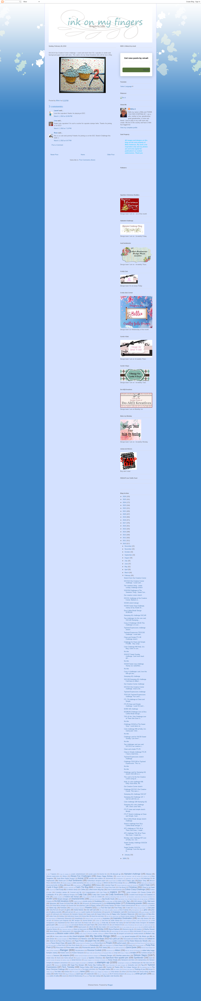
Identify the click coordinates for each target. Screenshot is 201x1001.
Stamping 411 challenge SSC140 (135, 615)
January (127, 855)
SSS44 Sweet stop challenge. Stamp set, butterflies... (134, 665)
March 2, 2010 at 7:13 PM (62, 128)
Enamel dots (73, 905)
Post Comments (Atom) (87, 160)
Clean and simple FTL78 (132, 749)
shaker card (78, 955)
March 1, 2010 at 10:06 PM (63, 116)
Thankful (109, 967)
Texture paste (98, 967)
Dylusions (53, 903)
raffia (47, 950)
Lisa (55, 121)
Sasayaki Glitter (107, 952)
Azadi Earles (112, 880)
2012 (124, 538)
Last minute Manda (77, 925)
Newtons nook (86, 939)
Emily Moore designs (59, 905)
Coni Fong (103, 892)
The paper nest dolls (88, 969)
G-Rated (135, 907)
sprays (58, 960)
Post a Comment (57, 145)
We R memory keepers (117, 974)
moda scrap (82, 933)
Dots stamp (118, 901)
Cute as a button (96, 896)
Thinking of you (139, 969)
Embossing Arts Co (98, 903)
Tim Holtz (57, 971)
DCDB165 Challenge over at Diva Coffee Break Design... (135, 713)
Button (98, 885)
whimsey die (130, 974)
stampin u (91, 962)
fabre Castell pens (143, 905)
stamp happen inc (89, 960)
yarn (86, 976)
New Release (73, 939)
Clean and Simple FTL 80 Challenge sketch (132, 638)
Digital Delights (133, 899)
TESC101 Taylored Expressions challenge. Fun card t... (135, 695)
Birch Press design (117, 883)
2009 (124, 858)
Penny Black (99, 943)
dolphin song (77, 901)
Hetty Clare (53, 916)
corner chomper (131, 892)
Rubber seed (64, 952)
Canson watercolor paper (123, 885)
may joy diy (87, 931)
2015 (124, 529)
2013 (124, 535)
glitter (145, 910)
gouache (107, 912)
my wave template (62, 938)
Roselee (138, 950)
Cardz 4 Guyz (52, 887)
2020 (124, 514)
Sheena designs (93, 955)
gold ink (78, 912)
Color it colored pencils (114, 889)
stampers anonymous (61, 962)
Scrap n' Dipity (124, 952)
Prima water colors (72, 947)
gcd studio (143, 907)
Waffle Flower (58, 974)
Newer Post (54, 154)
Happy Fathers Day (103, 914)
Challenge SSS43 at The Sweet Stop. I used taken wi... (134, 725)
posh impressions (107, 945)
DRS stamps (138, 901)
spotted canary (50, 960)
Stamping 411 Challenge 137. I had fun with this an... (134, 798)
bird (126, 883)
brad (68, 885)
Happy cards (90, 914)
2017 (124, 523)
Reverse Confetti (94, 950)
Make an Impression (80, 929)
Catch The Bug (82, 887)
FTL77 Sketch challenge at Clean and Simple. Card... (135, 815)
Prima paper (60, 947)
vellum (124, 971)
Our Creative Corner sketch (133, 786)
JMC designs (75, 920)
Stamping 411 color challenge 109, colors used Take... (134, 805)
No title (126, 651)
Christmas (133, 887)
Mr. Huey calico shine (60, 936)
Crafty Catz (82, 894)
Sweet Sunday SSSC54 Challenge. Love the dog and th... (134, 849)
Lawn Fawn (90, 925)
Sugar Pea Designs (77, 965)
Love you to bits (136, 927)
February (128, 575)
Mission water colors (65, 933)
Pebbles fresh (79, 943)
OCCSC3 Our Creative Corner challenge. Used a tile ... (134, 688)
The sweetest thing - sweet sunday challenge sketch (133, 586)
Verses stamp (144, 971)
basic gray (130, 880)
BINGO (106, 883)
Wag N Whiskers (69, 974)
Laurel (56, 110)
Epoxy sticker (96, 905)
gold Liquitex (86, 912)
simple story (50, 958)
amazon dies (120, 876)
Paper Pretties (80, 941)
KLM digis (96, 922)
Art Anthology (145, 878)
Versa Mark (132, 971)
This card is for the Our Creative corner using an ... (135, 778)
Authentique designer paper (96, 880)
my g (118, 936)
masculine (77, 931)
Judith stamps (115, 920)
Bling (61, 885)
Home (83, 154)
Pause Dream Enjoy (57, 943)
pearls (70, 943)
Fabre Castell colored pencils (126, 905)
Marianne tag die (128, 929)
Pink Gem (85, 945)
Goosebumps (97, 912)
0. (46, 874)
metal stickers (124, 931)
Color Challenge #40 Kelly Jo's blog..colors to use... (134, 647)
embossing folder (113, 903)
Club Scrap (59, 889)
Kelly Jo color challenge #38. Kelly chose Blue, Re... (133, 782)
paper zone (108, 941)
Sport (150, 958)
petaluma (132, 943)
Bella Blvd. (56, 883)
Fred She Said (106, 908)
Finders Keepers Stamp (76, 907)
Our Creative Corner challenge (134, 684)
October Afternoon (139, 938)
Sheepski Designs (106, 955)
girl (132, 910)
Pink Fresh (61, 945)
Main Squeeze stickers (66, 929)
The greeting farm (145, 967)
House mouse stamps (127, 916)
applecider (128, 878)
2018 (124, 520)
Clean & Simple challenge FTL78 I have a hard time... (135, 753)
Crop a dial (86, 896)
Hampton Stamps (77, 914)
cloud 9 (51, 889)
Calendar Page (109, 885)
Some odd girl (68, 958)
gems (68, 910)
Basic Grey (142, 880)
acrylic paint (93, 874)
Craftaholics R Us (52, 894)
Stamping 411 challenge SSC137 (135, 794)
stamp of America (101, 960)
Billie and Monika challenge (94, 883)
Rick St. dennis (129, 950)
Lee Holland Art (117, 925)
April (126, 569)
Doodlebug (98, 901)
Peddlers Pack (89, 943)
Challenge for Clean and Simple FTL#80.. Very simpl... (134, 643)
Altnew (64, 876)
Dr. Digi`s (127, 901)
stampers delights (75, 962)
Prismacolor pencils (88, 947)
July (126, 561)
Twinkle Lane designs (96, 971)
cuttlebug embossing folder (112, 896)
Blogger (110, 985)
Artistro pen (62, 880)
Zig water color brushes (111, 976)
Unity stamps (115, 971)
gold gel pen (69, 912)
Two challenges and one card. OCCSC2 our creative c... (134, 745)
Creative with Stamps (71, 897)
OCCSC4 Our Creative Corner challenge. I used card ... (134, 582)
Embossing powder (134, 903)
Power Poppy (118, 945)
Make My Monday (96, 929)
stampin (84, 962)
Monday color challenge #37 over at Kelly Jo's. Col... (135, 839)
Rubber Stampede (78, 952)
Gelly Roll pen (54, 910)
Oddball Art (151, 939)
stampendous (142, 960)
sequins (66, 955)
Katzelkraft (61, 922)
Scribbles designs (146, 952)
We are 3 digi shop (102, 974)
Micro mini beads (135, 931)
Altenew (148, 874)
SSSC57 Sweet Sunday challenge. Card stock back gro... (134, 656)
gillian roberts (113, 910)
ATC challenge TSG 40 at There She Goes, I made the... (135, 834)
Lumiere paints (147, 927)
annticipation (119, 878)
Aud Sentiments (75, 880)
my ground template (129, 936)
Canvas (135, 885)
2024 (124, 502)
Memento (96, 931)
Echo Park (70, 903)
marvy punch (66, 931)
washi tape (79, 974)
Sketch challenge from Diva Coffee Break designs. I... (133, 824)
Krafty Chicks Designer (138, 922)
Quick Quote (131, 947)
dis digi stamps (143, 899)
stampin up (103, 962)
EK (78, 903)
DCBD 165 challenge (131, 709)
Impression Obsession (64, 918)
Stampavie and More (128, 960)
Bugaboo (87, 885)
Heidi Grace (142, 914)
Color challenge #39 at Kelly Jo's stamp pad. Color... (135, 730)
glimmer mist (138, 910)
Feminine (63, 908)
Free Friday (118, 908)
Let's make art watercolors (144, 925)
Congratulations (90, 892)
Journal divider (87, 920)
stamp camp (66, 960)
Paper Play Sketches (64, 941)
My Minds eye (144, 936)
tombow (67, 971)
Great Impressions (133, 912)
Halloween (66, 914)
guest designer (145, 912)
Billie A (133, 109)
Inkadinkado (79, 918)
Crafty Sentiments (116, 894)
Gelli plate (151, 908)
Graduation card (118, 912)
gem (62, 910)
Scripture (48, 955)
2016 (124, 526)
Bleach (151, 883)
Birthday (132, 883)
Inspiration (106, 918)
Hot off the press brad (112, 916)
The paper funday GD (74, 969)
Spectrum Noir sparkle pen (117, 958)
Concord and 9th (76, 892)
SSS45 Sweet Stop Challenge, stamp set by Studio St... (134, 607)
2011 (124, 540)
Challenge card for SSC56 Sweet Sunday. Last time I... (135, 737)
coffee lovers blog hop (96, 889)
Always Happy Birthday (105, 876)
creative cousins (57, 896)
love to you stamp (124, 927)
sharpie (85, 955)
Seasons (56, 955)
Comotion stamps (61, 892)
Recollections (79, 950)
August (127, 558)
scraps (133, 953)
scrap (115, 952)
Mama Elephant (114, 929)
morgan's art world (125, 933)
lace (68, 925)
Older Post (110, 154)
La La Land (61, 925)
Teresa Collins (84, 967)
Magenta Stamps (51, 929)
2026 (124, 496)
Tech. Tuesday (68, 967)
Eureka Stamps (109, 905)
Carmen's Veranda (68, 887)
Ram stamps (54, 950)
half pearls (56, 914)
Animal (80, 878)
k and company (126, 920)
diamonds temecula (94, 899)
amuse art (146, 876)
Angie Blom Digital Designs (66, 878)
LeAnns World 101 (103, 925)
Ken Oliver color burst (74, 922)
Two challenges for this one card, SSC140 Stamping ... (135, 619)
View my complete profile (128, 127)
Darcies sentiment (148, 896)
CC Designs (97, 887)
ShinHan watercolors (123, 955)
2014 (124, 532)
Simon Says (140, 955)
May (126, 567)
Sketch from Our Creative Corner (135, 578)
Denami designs (62, 899)
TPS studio (75, 971)
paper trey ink (93, 941)
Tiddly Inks (49, 971)
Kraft (127, 922)
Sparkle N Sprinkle (81, 958)
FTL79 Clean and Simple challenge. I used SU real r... (134, 705)
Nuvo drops (99, 939)
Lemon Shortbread (129, 925)
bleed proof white (51, 885)
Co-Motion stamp (72, 889)
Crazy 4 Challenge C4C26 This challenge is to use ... (134, 624)
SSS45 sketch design (131, 603)
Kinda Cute (87, 922)
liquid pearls (82, 927)
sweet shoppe (121, 965)
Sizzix (59, 958)
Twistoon (106, 971)
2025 (124, 499)
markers (139, 929)
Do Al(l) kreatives (61, 901)
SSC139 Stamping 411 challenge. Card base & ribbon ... (135, 680)
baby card (121, 880)
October (127, 552)
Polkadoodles (94, 945)
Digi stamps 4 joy (122, 899)
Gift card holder (103, 910)
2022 (124, 508)
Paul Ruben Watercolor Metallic (137, 941)
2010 (124, 543)
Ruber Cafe (89, 952)
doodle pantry (87, 901)
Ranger (64, 950)
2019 (124, 517)
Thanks (117, 967)
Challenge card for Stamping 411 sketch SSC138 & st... (135, 773)
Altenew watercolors (52, 876)
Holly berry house (73, 916)
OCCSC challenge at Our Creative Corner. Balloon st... (135, 599)
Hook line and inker (98, 916)
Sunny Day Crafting (95, 965)
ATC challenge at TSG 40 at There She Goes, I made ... (134, 829)
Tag (142, 965)
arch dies (136, 878)
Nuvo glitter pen (114, 939)
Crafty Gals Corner (98, 894)
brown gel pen (77, 885)
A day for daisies (64, 874)
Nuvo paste (127, 938)
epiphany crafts (84, 905)
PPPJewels (129, 945)
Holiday (61, 916)
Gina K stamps (124, 910)
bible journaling (78, 883)
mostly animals (138, 933)
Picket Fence (140, 943)
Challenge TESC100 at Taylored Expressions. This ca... (135, 762)
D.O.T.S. (124, 896)
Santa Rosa (98, 952)
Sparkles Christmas (95, 958)
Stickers (57, 965)
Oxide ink (53, 941)
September (128, 555)
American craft (130, 876)
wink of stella (54, 976)
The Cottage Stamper (130, 967)
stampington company (124, 962)
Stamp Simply (113, 960)
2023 (124, 505)
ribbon (117, 950)
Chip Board (122, 887)
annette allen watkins (96, 878)
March (127, 572)
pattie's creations (118, 941)
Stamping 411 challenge (132, 676)
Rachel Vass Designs (147, 947)
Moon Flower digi (110, 933)
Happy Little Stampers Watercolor (123, 914)
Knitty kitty (105, 922)
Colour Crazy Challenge (135, 889)
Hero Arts (151, 914)
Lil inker (69, 927)
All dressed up (115, 874)
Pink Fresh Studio (74, 945)
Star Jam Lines (147, 962)
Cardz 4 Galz (144, 885)
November (128, 549)
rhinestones (109, 950)
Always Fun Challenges (80, 876)
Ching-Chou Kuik (109, 887)
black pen (144, 883)
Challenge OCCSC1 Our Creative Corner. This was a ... (135, 790)
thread (150, 969)
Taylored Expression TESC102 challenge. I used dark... (134, 633)
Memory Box (105, 931)
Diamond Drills (78, 899)
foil (98, 907)
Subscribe (146, 70)
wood (64, 976)
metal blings (115, 931)
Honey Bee (85, 916)
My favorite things (100, 936)
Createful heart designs (136, 894)
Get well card (91, 910)
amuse (139, 876)
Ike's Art (147, 916)
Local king (113, 927)
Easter (62, 903)
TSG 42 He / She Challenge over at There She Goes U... (135, 717)
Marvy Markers (54, 931)
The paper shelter (104, 969)
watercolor (90, 974)
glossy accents (56, 912)
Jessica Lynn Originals (61, 920)
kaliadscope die (146, 920)
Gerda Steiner (78, 910)
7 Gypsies (53, 874)
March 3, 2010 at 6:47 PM (62, 140)
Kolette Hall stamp (117, 922)
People (109, 943)
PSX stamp (103, 947)
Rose (56, 133)
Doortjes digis (108, 901)
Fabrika (152, 905)
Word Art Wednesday (75, 976)
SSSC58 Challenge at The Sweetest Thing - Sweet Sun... (135, 591)
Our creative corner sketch (133, 595)
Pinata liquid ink (150, 943)
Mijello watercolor (148, 931)
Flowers (88, 908)
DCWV (49, 899)
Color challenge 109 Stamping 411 (135, 802)
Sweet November (110, 965)
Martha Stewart (149, 929)
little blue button (101, 927)
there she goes (128, 969)
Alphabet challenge (132, 874)
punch (112, 947)
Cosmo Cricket (146, 892)
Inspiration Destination (122, 918)
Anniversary (109, 878)
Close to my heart (148, 887)
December (128, 546)
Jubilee (98, 920)
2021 (124, 511)
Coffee (83, 889)
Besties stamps (67, 883)
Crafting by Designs (68, 894)
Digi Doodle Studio (108, 899)
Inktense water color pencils (92, 918)
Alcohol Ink (103, 874)
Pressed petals (139, 945)
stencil (48, 965)
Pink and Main (52, 945)
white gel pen (140, 974)
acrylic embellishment (78, 874)
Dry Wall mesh (150, 901)
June (126, 564)
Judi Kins (105, 920)
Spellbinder (138, 958)
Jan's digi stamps (142, 918)
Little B (91, 927)
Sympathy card (132, 965)
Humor (139, 916)
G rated (128, 907)
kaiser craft (136, 920)
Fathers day (53, 908)
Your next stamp (94, 976)
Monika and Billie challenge (95, 933)
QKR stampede (120, 947)
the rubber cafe (118, 969)
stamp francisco (77, 960)
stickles (64, 965)
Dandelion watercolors (135, 896)
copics (113, 892)
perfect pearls (121, 943)
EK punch (86, 903)
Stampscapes (136, 962)
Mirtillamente (50, 933)
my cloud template (76, 936)
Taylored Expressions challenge (134, 692)
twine (82, 971)
